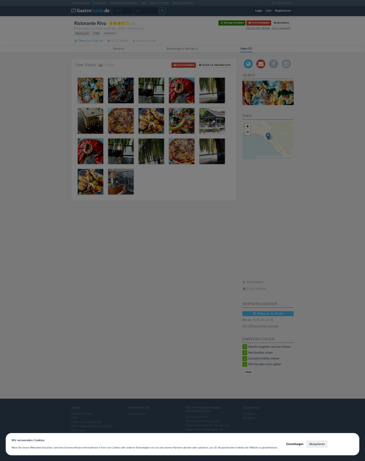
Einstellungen (294, 444)
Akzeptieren (317, 444)
